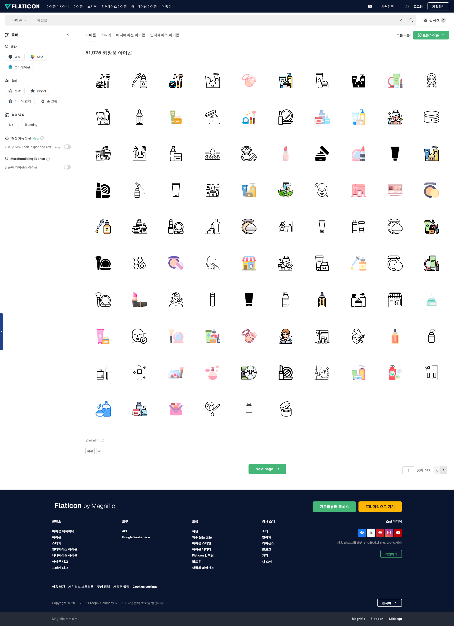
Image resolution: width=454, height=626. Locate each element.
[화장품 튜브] (395, 153)
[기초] (249, 226)
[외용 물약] (322, 153)
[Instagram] (389, 533)
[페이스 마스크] (322, 190)
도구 (125, 521)
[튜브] (322, 226)
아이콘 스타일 (201, 543)
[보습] (212, 153)
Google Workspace (136, 537)
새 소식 (267, 561)
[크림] (322, 80)
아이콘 (78, 6)
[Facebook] (362, 533)
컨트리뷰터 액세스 (334, 506)
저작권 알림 (121, 586)
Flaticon (377, 619)
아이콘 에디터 (201, 549)
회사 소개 (268, 521)
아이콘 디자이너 (58, 6)
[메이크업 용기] (249, 409)
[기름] (139, 80)
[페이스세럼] (103, 372)
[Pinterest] (380, 533)
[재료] (395, 372)
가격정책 (387, 6)
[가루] (249, 153)
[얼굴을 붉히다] (176, 372)
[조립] (358, 153)
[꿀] (139, 263)
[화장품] (103, 80)
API (124, 531)
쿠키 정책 (103, 586)
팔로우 (196, 561)
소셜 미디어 (394, 521)
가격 (265, 555)
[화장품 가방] (176, 409)
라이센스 (268, 543)
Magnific (358, 619)
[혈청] (139, 117)
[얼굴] (212, 263)
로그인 (418, 6)
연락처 (266, 537)
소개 (265, 531)
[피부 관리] (212, 80)
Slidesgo (395, 619)
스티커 (92, 6)
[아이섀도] (395, 190)
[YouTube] (398, 533)
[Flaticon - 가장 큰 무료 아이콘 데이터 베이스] (22, 6)
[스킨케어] (103, 153)
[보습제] (431, 299)
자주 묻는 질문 (202, 537)
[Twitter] (371, 533)
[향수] (212, 372)
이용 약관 (58, 586)
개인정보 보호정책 (81, 586)
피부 (90, 451)
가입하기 (438, 6)
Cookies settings (145, 586)
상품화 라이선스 (203, 567)
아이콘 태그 (60, 561)
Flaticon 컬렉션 (203, 555)
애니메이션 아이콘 (144, 6)
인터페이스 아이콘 (114, 6)
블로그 (266, 549)
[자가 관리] (395, 117)
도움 (195, 521)
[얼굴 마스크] (249, 372)
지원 (195, 531)
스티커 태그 (60, 567)
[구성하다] (249, 80)
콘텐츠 (56, 521)
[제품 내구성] (285, 409)
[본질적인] (139, 336)
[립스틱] (285, 153)
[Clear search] (401, 20)
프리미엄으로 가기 (380, 506)
